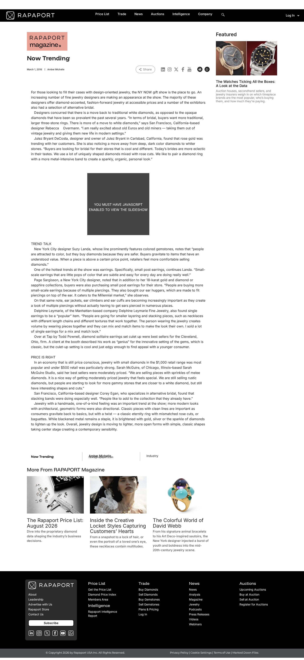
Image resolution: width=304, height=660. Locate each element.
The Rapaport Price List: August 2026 (55, 523)
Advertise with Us (40, 604)
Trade (121, 14)
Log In (290, 15)
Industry (152, 456)
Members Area (98, 599)
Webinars (195, 624)
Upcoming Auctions (252, 589)
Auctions (157, 14)
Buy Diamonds (148, 589)
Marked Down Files (245, 652)
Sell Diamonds (148, 594)
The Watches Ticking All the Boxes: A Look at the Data (245, 84)
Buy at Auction (249, 594)
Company (205, 14)
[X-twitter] (176, 69)
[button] (199, 69)
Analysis (194, 594)
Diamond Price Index (102, 594)
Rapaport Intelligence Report (102, 613)
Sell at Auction (249, 599)
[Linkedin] (163, 69)
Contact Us (35, 614)
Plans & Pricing (149, 609)
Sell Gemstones (149, 604)
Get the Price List (99, 589)
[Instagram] (169, 69)
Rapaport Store (38, 609)
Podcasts (195, 609)
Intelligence (181, 14)
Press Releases (199, 614)
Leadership (35, 599)
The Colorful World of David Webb (178, 523)
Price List (102, 14)
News (138, 14)
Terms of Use (222, 652)
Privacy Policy (179, 652)
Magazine (195, 599)
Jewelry (194, 604)
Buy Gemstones (149, 599)
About (32, 594)
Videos (193, 619)
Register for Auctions (253, 604)
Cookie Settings (201, 652)
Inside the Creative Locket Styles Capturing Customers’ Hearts (118, 525)
